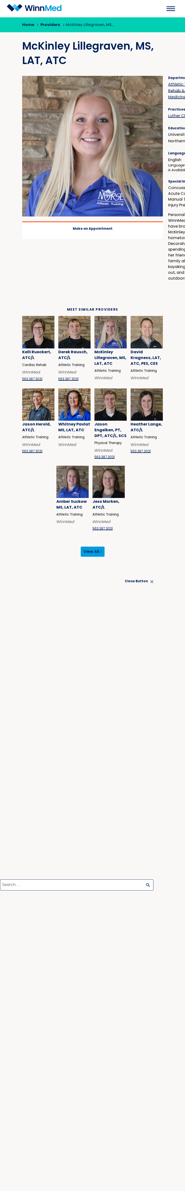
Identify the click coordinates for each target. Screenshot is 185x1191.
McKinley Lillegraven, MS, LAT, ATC (110, 358)
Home (28, 25)
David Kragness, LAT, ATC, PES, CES (146, 358)
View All (91, 552)
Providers (50, 25)
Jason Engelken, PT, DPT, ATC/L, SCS (110, 430)
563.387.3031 (32, 379)
